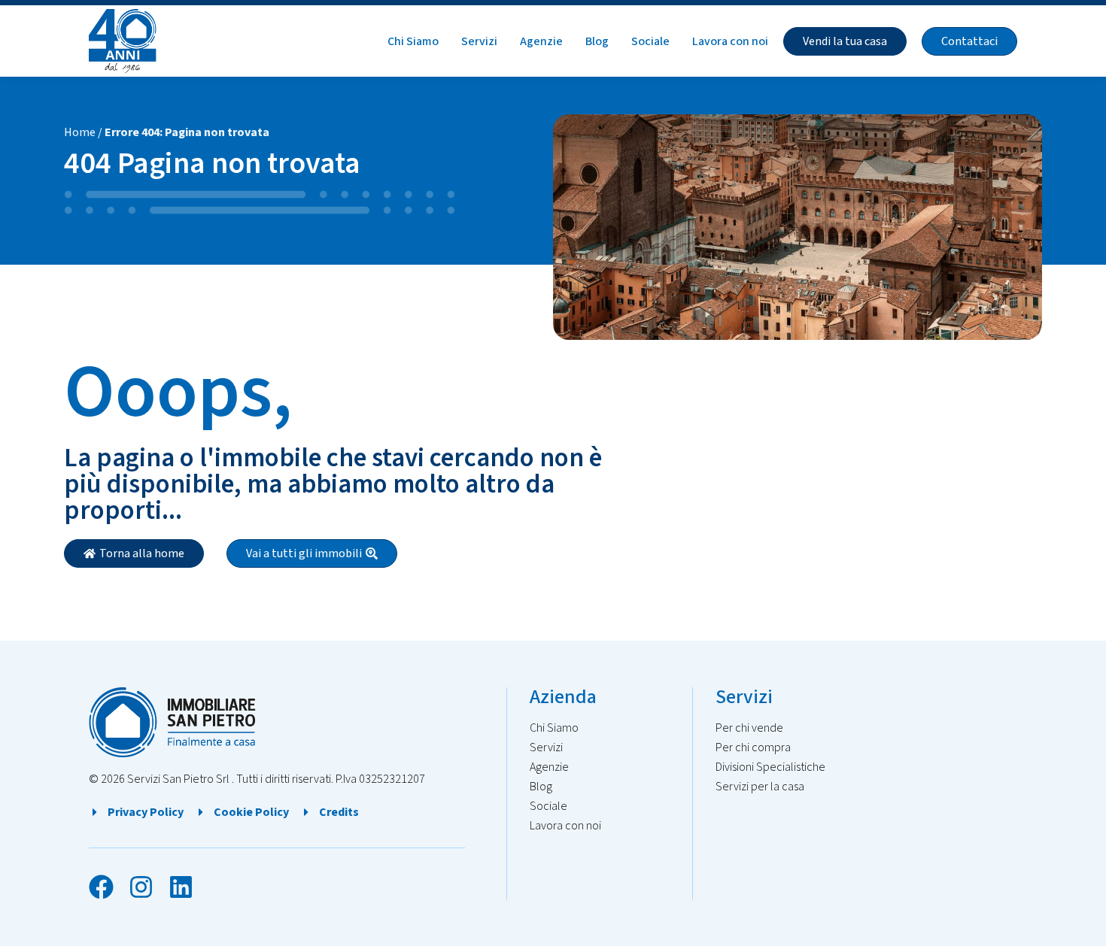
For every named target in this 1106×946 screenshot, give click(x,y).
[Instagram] (141, 887)
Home (80, 132)
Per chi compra (753, 747)
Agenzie (541, 41)
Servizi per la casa (760, 787)
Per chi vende (749, 728)
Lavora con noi (730, 41)
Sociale (650, 41)
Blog (597, 41)
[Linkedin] (181, 887)
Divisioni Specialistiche (770, 767)
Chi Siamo (413, 41)
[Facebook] (101, 887)
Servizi (479, 41)
